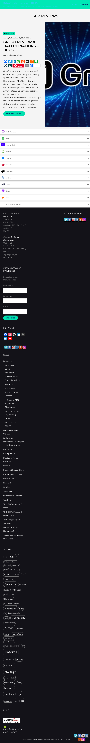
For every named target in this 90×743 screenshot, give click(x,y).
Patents (6, 466)
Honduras (9, 384)
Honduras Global (11, 604)
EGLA (23, 574)
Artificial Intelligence (10, 562)
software (9, 665)
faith (6, 595)
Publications (8, 479)
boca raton (7, 566)
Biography (7, 361)
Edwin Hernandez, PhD (20, 3)
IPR (21, 609)
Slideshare (7, 491)
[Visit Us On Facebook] (9, 347)
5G (11, 557)
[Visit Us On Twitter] (6, 347)
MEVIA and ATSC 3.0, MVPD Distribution (12, 403)
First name (8, 286)
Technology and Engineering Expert (12, 414)
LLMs (29, 38)
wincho (19, 55)
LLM (5, 613)
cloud (6, 570)
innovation (10, 608)
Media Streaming (9, 622)
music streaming (11, 646)
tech (19, 683)
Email (5, 306)
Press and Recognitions (13, 470)
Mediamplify (18, 618)
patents (11, 652)
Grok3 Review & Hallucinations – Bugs (21, 46)
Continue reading (15, 114)
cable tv (16, 566)
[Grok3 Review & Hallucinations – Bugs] (67, 74)
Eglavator (10, 584)
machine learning (13, 613)
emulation (22, 584)
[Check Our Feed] (20, 347)
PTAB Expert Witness (12, 474)
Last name (8, 296)
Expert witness (12, 590)
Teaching (7, 500)
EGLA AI (24, 38)
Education (7, 449)
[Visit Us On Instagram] (24, 347)
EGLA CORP (8, 579)
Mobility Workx (17, 634)
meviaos (20, 629)
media (6, 618)
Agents (5, 38)
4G (5, 557)
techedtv (9, 688)
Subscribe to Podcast (12, 496)
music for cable (9, 642)
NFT (23, 646)
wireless (19, 700)
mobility (6, 634)
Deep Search (15, 38)
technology (13, 694)
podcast (9, 659)
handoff (12, 595)
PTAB (19, 660)
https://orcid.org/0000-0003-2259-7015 (13, 730)
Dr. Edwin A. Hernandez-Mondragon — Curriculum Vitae (13, 441)
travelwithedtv (8, 701)
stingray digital (10, 678)
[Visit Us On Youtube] (13, 347)
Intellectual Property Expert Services (12, 392)
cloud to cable (11, 574)
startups (10, 672)
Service (6, 487)
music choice (9, 638)
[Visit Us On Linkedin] (17, 347)
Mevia (9, 628)
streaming (9, 682)
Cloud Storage (14, 570)
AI (9, 38)
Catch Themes (65, 739)
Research (7, 483)
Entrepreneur (9, 454)
